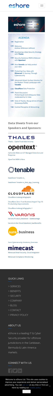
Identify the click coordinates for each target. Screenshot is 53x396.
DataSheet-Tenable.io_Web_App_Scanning (23, 182)
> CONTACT (14, 310)
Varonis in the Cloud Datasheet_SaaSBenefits (24, 223)
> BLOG (12, 305)
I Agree (27, 391)
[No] (49, 386)
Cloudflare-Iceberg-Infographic (19, 197)
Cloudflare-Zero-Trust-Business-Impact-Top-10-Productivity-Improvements (25, 203)
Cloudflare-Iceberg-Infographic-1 (20, 208)
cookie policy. (35, 387)
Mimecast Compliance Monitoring (20, 257)
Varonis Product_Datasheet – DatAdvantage (24, 219)
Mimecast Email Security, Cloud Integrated (23, 252)
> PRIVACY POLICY (18, 315)
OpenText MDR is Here (16, 159)
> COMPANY (15, 300)
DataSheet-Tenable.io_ (16, 178)
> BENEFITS (14, 291)
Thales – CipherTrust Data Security (20, 141)
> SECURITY (14, 295)
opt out (26, 385)
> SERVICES (14, 286)
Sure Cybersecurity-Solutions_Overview (23, 242)
